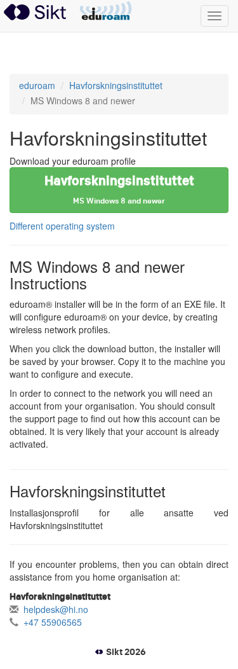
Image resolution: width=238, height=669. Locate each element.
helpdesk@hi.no (55, 609)
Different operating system (62, 225)
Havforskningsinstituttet (115, 85)
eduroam (106, 11)
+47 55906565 (52, 622)
